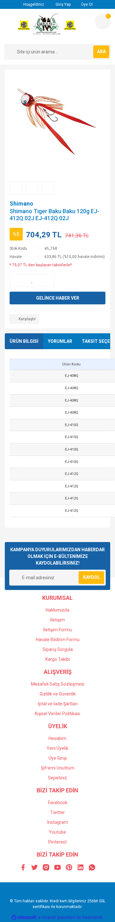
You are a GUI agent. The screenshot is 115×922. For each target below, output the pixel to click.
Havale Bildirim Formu (58, 639)
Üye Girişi (58, 758)
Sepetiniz (57, 777)
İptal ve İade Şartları (58, 703)
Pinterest (57, 841)
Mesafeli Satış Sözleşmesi (57, 684)
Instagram (57, 822)
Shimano (21, 203)
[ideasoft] (24, 917)
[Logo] (47, 26)
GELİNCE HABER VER (57, 298)
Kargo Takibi (57, 659)
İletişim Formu (57, 629)
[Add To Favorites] (32, 280)
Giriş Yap (63, 4)
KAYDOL (91, 577)
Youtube (57, 832)
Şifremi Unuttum (57, 767)
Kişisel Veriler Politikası (57, 713)
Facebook (57, 802)
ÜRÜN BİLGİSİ (24, 341)
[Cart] (103, 22)
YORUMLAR (60, 341)
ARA (101, 51)
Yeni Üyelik (57, 748)
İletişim (57, 619)
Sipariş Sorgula (57, 649)
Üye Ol (86, 4)
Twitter (57, 812)
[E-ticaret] (56, 917)
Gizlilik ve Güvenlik (58, 693)
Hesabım (57, 738)
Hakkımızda (57, 610)
